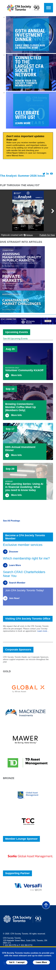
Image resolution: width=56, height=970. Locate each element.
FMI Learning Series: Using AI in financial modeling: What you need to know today (24, 487)
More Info (16, 375)
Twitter (44, 174)
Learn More (41, 962)
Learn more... (43, 631)
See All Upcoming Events (15, 338)
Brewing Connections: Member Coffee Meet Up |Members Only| (20, 407)
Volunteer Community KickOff (24, 370)
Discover (13, 551)
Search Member (17, 582)
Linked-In (47, 174)
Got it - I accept (16, 962)
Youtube (51, 174)
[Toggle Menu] (48, 7)
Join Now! (14, 598)
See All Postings (11, 520)
